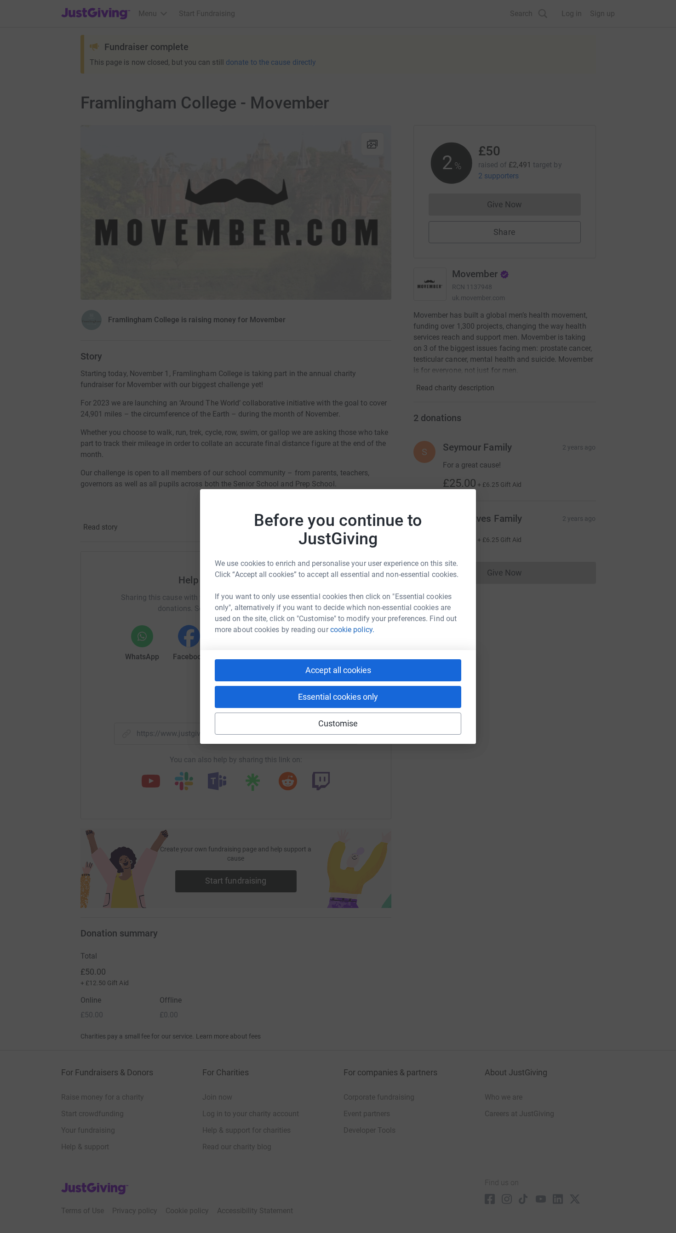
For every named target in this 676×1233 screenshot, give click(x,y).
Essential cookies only (338, 697)
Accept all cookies (338, 670)
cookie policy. (352, 629)
